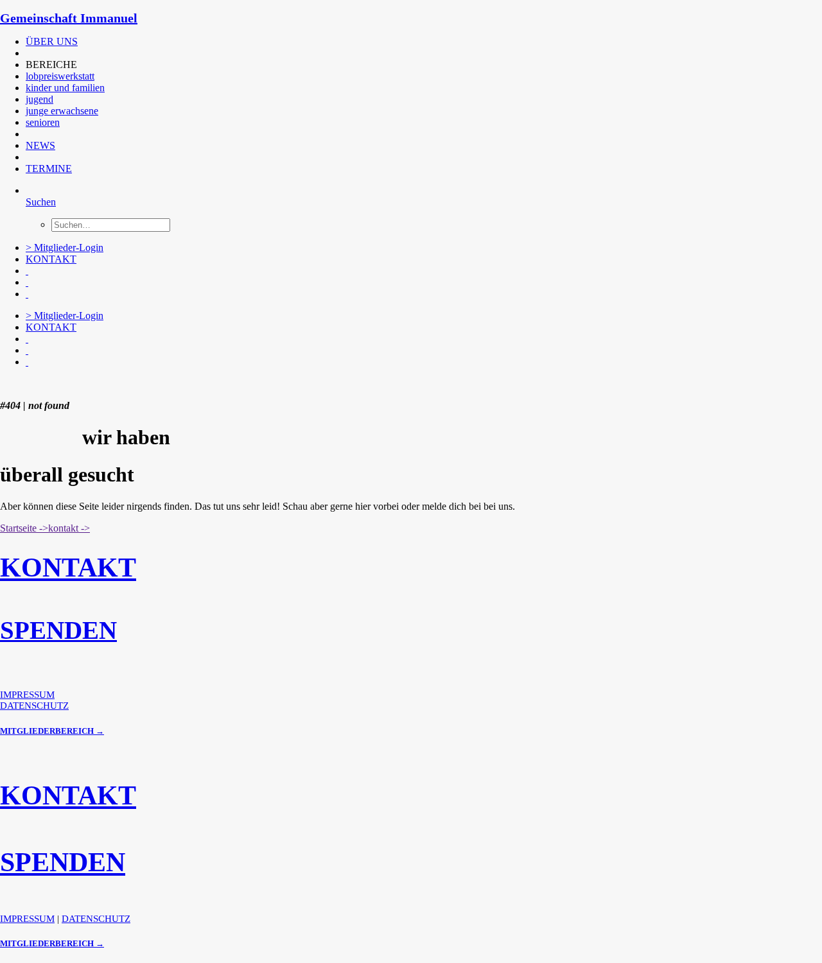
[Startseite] (96, 384)
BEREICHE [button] (51, 64)
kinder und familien (65, 87)
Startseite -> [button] (24, 528)
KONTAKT (51, 259)
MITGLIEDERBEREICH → (52, 731)
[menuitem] (286, 42)
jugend (39, 99)
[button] (27, 53)
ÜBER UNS (52, 41)
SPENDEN (58, 630)
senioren (43, 122)
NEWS (40, 145)
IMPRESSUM (27, 695)
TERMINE (49, 168)
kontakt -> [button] (69, 528)
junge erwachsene (62, 110)
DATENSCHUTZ (34, 705)
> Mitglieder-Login (64, 247)
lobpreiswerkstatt (60, 76)
